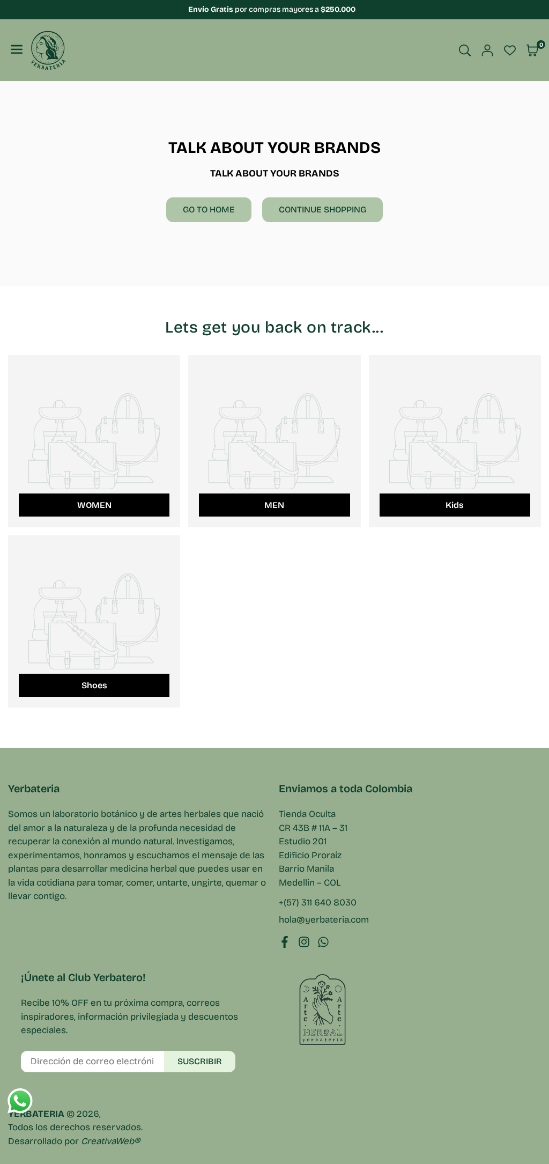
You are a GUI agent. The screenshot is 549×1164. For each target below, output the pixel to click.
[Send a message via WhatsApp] (20, 1101)
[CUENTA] (487, 50)
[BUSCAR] (465, 50)
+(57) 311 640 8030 (318, 902)
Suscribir (199, 1061)
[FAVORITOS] (510, 50)
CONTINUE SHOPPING (322, 209)
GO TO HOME (209, 209)
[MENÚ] (16, 50)
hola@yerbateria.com (324, 920)
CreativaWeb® (110, 1141)
